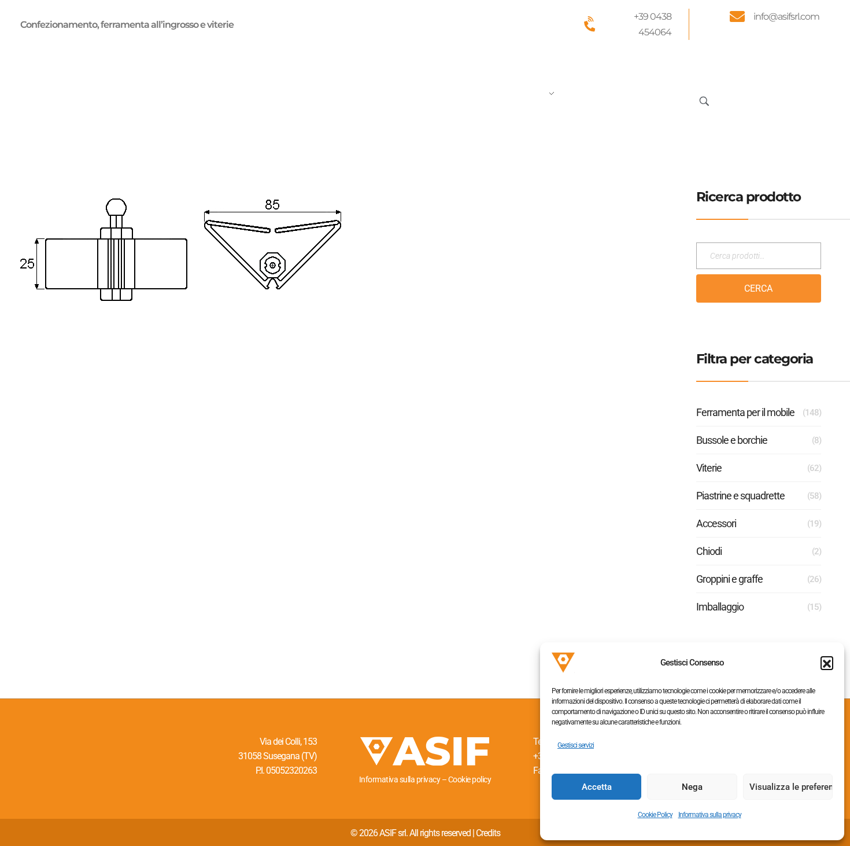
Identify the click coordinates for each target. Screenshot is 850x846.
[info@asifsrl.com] (737, 16)
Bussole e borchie (731, 440)
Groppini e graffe (729, 579)
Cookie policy (469, 779)
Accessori (716, 523)
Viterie (709, 468)
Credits (488, 832)
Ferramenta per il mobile (745, 412)
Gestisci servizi (575, 745)
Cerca (758, 288)
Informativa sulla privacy (709, 815)
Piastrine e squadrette (740, 496)
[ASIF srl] (97, 98)
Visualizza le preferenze (791, 787)
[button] (827, 662)
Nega (692, 787)
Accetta (597, 787)
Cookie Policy (655, 815)
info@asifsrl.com (786, 16)
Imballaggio (720, 607)
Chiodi (709, 551)
